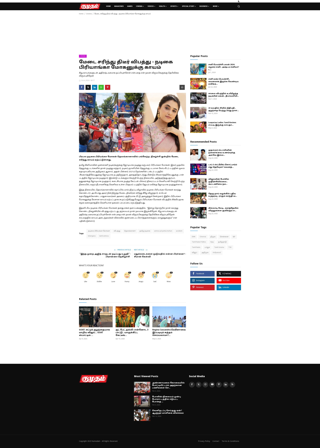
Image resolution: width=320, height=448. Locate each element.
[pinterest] (219, 385)
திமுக (213, 237)
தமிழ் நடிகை (145, 231)
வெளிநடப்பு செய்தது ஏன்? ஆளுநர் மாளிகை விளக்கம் (168, 412)
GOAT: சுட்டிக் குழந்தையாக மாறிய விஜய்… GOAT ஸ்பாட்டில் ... (94, 333)
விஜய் (194, 253)
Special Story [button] (188, 6)
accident (179, 231)
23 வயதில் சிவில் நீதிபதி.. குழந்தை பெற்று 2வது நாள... (223, 109)
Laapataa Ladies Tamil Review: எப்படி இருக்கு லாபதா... (222, 124)
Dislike (99, 282)
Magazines (119, 6)
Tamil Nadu (196, 247)
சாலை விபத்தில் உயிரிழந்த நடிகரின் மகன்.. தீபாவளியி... (223, 95)
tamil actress (104, 236)
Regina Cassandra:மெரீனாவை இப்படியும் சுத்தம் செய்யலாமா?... (169, 333)
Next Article (139, 250)
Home (108, 6)
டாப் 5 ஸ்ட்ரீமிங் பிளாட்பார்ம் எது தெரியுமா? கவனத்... (222, 166)
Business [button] (204, 6)
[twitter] (199, 385)
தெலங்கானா (130, 231)
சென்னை (224, 237)
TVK (230, 247)
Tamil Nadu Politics (199, 242)
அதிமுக (205, 253)
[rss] (232, 385)
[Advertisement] (160, 35)
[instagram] (205, 385)
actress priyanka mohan (163, 231)
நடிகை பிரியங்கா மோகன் (99, 231)
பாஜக (207, 247)
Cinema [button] (139, 6)
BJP (234, 237)
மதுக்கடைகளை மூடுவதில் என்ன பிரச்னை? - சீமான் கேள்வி (160, 255)
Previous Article (124, 250)
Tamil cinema (219, 247)
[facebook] (192, 385)
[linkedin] (225, 385)
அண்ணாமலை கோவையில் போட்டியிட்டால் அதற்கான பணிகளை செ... (168, 385)
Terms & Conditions (230, 441)
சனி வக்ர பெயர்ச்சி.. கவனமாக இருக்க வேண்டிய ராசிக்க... (223, 81)
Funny (127, 282)
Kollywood (217, 253)
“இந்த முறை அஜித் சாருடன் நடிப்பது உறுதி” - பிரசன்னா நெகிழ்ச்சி (105, 255)
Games (129, 6)
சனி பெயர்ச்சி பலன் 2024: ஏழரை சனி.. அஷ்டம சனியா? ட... (223, 67)
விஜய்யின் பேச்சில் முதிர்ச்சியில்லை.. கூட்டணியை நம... (218, 181)
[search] (238, 6)
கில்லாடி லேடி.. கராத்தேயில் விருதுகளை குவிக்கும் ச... (223, 209)
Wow (168, 282)
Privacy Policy (204, 441)
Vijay (212, 242)
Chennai (203, 237)
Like (85, 282)
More (215, 6)
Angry (141, 282)
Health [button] (162, 6)
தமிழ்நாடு (222, 242)
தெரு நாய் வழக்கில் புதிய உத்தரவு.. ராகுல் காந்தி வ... (222, 195)
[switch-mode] (239, 1)
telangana (92, 236)
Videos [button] (151, 6)
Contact (215, 441)
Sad (154, 282)
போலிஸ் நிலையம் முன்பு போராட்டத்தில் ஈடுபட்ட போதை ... (166, 399)
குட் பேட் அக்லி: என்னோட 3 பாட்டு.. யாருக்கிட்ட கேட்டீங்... (132, 333)
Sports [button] (173, 6)
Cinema (89, 14)
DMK (193, 237)
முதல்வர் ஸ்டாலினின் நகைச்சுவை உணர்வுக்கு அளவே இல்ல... (221, 152)
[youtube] (212, 385)
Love (113, 282)
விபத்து (117, 231)
